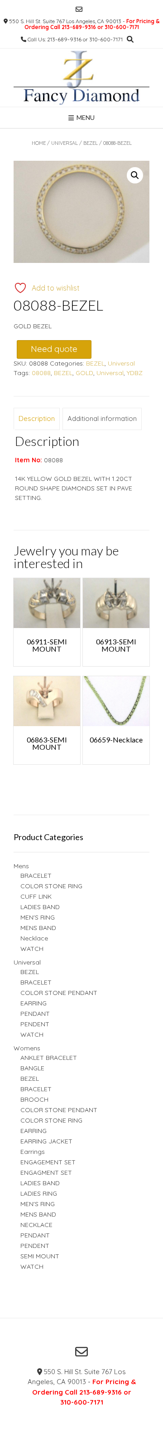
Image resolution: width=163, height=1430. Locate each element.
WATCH (31, 949)
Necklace (34, 938)
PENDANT (35, 1013)
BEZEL (90, 143)
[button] (135, 175)
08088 (41, 373)
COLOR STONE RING (51, 886)
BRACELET (36, 875)
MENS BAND (38, 928)
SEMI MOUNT (39, 1256)
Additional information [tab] (102, 418)
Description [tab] (37, 418)
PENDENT (34, 1024)
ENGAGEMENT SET (48, 1162)
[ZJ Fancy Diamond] (81, 77)
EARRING (33, 1003)
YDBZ (135, 373)
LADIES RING (38, 1193)
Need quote (54, 348)
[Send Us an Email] (79, 9)
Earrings (32, 1152)
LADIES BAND (40, 907)
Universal (64, 143)
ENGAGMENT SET (46, 1172)
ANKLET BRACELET (48, 1058)
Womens (27, 1048)
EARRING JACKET (46, 1141)
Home (39, 143)
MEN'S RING (37, 917)
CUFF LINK (36, 896)
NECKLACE (36, 1225)
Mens (21, 866)
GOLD (84, 373)
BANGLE (32, 1068)
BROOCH (34, 1099)
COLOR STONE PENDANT (58, 993)
